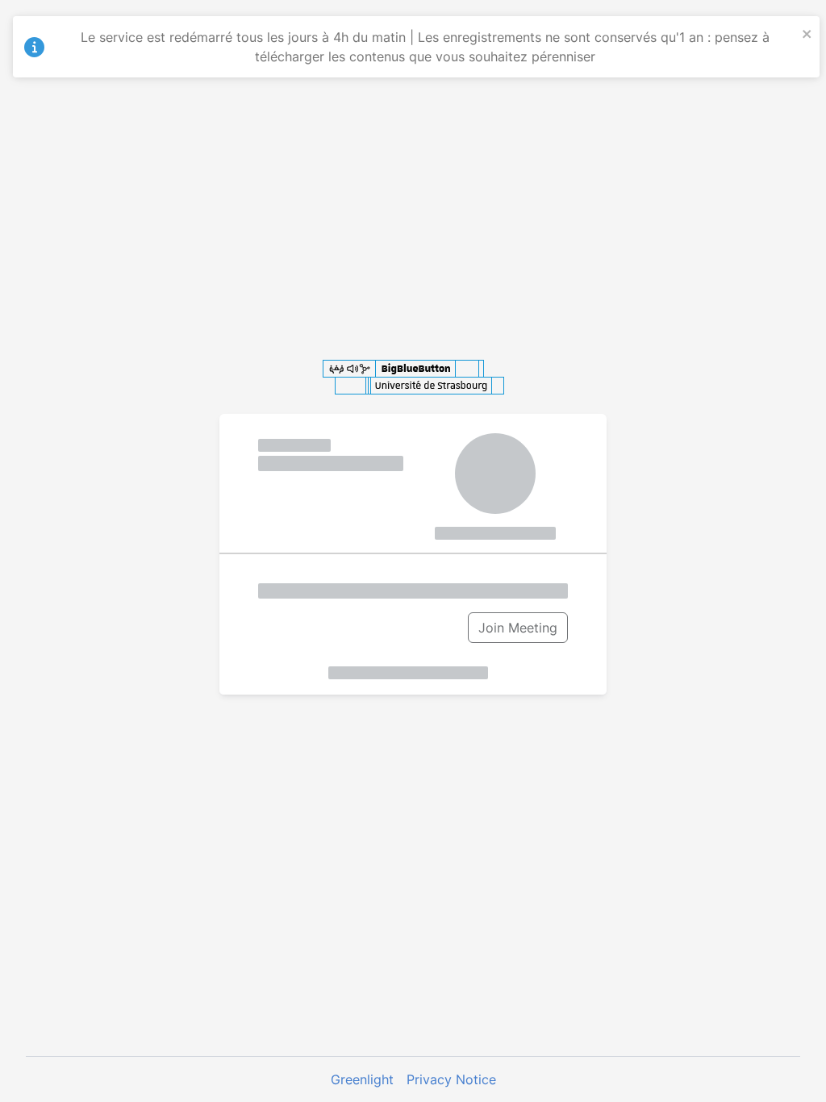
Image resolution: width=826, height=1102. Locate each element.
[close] (807, 32)
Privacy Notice (451, 1079)
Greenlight (362, 1079)
